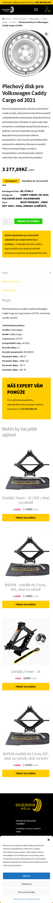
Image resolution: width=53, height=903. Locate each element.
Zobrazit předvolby (26, 892)
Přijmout (26, 875)
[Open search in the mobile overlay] (46, 7)
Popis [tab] (5, 272)
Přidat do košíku (28, 221)
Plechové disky (19, 18)
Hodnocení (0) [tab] (9, 290)
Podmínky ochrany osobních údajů (26, 899)
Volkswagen (34, 18)
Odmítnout (26, 884)
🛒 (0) (48, 10)
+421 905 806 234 (42, 2)
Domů (8, 18)
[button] (48, 839)
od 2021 (13, 22)
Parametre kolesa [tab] (11, 281)
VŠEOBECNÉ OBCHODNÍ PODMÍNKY (26, 822)
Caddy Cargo (28, 194)
